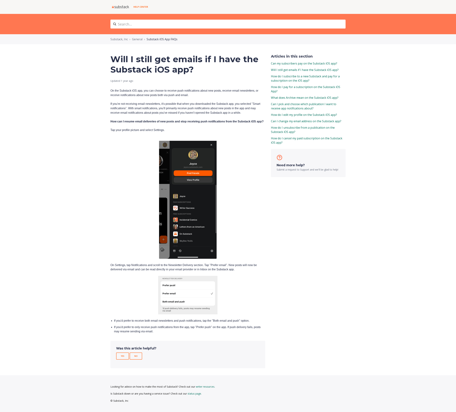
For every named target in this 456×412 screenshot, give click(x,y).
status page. (195, 393)
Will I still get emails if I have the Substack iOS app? (305, 70)
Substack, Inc (119, 39)
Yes (122, 356)
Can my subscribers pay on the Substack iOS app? (304, 63)
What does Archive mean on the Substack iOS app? (304, 98)
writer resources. (205, 386)
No (136, 356)
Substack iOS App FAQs (162, 39)
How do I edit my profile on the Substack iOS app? (304, 115)
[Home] (120, 7)
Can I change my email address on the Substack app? (306, 121)
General (137, 39)
